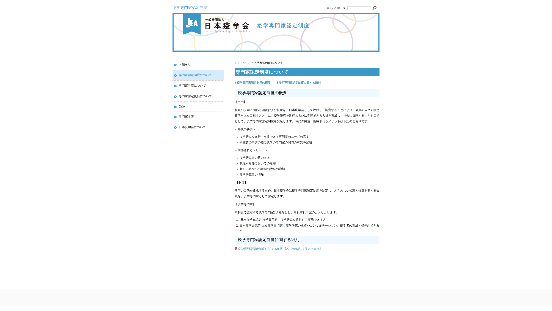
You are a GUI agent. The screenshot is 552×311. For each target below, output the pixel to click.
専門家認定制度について (195, 75)
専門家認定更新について (195, 96)
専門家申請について (192, 85)
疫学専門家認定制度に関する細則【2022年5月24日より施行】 (280, 249)
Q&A (182, 106)
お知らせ (185, 64)
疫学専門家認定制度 (189, 7)
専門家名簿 (186, 116)
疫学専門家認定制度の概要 (254, 82)
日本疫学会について (192, 127)
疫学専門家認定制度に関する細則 (300, 82)
